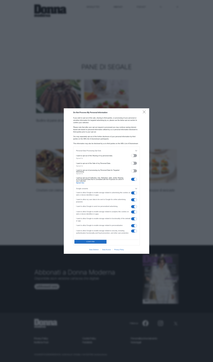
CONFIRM (90, 241)
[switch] (134, 155)
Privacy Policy (119, 249)
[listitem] (106, 151)
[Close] (145, 113)
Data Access (106, 249)
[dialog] (106, 181)
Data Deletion (94, 249)
